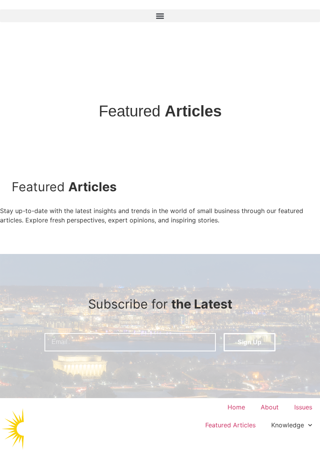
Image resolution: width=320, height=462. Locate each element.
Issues (303, 407)
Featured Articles (230, 425)
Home (236, 407)
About (270, 407)
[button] (160, 15)
